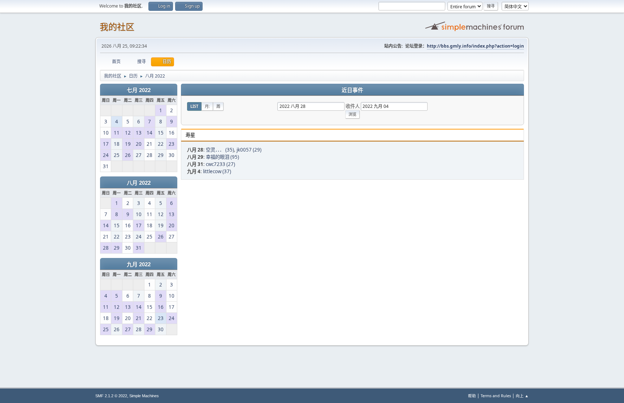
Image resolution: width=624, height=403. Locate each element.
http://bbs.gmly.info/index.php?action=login (475, 46)
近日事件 (352, 90)
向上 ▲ (522, 395)
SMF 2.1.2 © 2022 (111, 396)
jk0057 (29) (249, 149)
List (194, 106)
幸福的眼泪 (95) (222, 157)
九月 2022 (139, 264)
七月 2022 (139, 90)
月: (207, 106)
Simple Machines (144, 396)
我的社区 (117, 27)
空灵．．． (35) (220, 149)
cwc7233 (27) (220, 164)
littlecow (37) (217, 171)
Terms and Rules (496, 395)
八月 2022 (139, 183)
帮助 (472, 395)
